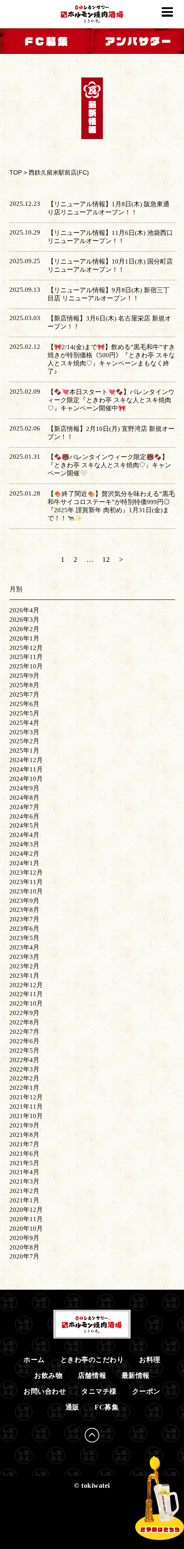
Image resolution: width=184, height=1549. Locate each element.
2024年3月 (24, 844)
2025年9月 (24, 675)
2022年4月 (24, 1059)
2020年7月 (24, 1256)
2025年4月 (24, 722)
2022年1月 (24, 1087)
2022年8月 (24, 1022)
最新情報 (136, 1375)
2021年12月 (26, 1097)
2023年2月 (24, 966)
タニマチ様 (99, 1391)
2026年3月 (24, 619)
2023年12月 (26, 872)
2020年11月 (26, 1219)
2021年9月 (24, 1125)
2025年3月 (24, 732)
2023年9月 (24, 900)
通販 (72, 1407)
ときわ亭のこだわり (92, 1359)
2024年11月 (26, 769)
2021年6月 (24, 1153)
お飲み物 (48, 1375)
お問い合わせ (45, 1391)
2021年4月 (24, 1172)
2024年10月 (26, 778)
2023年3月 (24, 956)
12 (106, 559)
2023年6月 (24, 928)
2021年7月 (24, 1144)
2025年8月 (24, 685)
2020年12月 (26, 1209)
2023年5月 (24, 938)
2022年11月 (26, 994)
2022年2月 (24, 1078)
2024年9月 (24, 788)
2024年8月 (24, 797)
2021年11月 (26, 1106)
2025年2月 (24, 741)
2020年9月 (24, 1237)
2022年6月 (24, 1041)
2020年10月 (26, 1228)
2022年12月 (26, 985)
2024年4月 (24, 834)
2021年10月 (26, 1116)
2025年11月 (26, 656)
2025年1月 (24, 750)
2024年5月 (24, 825)
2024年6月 (24, 816)
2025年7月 (24, 694)
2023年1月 (24, 975)
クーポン (146, 1391)
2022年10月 (26, 1003)
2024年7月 (24, 807)
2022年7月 (24, 1031)
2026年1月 (24, 638)
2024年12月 (26, 760)
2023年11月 (26, 881)
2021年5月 (24, 1163)
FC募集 (107, 1407)
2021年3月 (24, 1181)
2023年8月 (24, 909)
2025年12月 (26, 647)
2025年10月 (26, 666)
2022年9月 (24, 1012)
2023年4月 (24, 947)
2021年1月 (24, 1200)
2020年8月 (24, 1247)
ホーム (34, 1359)
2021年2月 (24, 1190)
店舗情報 (92, 1375)
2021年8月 (24, 1134)
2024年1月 (24, 863)
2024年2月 (24, 853)
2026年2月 (24, 629)
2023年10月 (26, 891)
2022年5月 (24, 1050)
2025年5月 (24, 713)
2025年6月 (24, 703)
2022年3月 (24, 1069)
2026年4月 (24, 610)
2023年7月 (24, 919)
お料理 (149, 1359)
